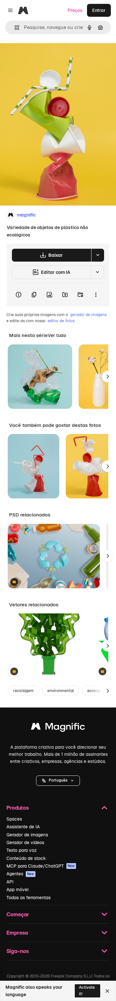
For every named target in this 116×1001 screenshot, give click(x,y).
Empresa (17, 932)
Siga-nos (17, 951)
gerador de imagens (88, 314)
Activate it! (87, 990)
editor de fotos (61, 320)
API (10, 882)
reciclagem (23, 690)
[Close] (107, 991)
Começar (17, 914)
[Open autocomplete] (14, 27)
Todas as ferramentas (28, 897)
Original (41, 55)
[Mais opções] (95, 294)
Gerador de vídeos (25, 842)
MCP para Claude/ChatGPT (40, 866)
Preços (75, 10)
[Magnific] (58, 728)
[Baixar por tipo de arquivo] (97, 255)
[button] (58, 780)
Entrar (99, 10)
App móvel (17, 889)
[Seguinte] (107, 376)
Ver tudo (57, 335)
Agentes (20, 874)
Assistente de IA (23, 827)
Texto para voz (21, 850)
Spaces (14, 819)
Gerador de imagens (27, 835)
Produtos (17, 807)
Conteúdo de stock (26, 858)
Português (58, 780)
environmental (60, 690)
